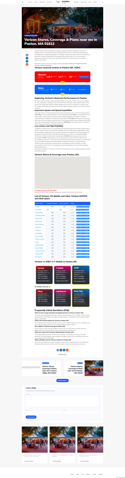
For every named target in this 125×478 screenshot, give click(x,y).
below (68, 149)
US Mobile (38, 209)
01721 (76, 192)
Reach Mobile (39, 248)
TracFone (38, 230)
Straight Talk (38, 218)
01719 (68, 192)
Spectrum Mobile (40, 215)
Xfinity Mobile (39, 212)
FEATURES (49, 2)
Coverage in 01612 (62, 354)
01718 (63, 192)
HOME (29, 2)
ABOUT (72, 474)
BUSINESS (76, 2)
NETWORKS (42, 2)
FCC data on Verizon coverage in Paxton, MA (52, 63)
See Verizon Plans (84, 76)
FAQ (82, 474)
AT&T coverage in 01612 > (80, 281)
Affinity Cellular (39, 254)
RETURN (100, 474)
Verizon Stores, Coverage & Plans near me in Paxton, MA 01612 (75, 369)
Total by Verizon (39, 239)
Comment (28, 394)
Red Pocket (38, 221)
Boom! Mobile (39, 236)
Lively (37, 242)
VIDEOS (95, 2)
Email (64, 409)
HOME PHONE (83, 2)
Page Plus (38, 227)
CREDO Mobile (39, 245)
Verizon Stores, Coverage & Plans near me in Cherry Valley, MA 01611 (49, 369)
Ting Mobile (38, 233)
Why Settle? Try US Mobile (83, 206)
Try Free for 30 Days (43, 303)
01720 (72, 192)
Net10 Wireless (39, 224)
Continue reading (29, 461)
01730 (80, 192)
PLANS (35, 2)
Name (27, 409)
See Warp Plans (82, 89)
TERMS (94, 474)
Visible (37, 206)
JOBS (78, 474)
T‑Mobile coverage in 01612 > (62, 280)
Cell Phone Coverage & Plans (31, 35)
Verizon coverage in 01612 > (44, 280)
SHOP (90, 2)
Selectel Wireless (40, 251)
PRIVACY (88, 474)
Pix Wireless (38, 257)
